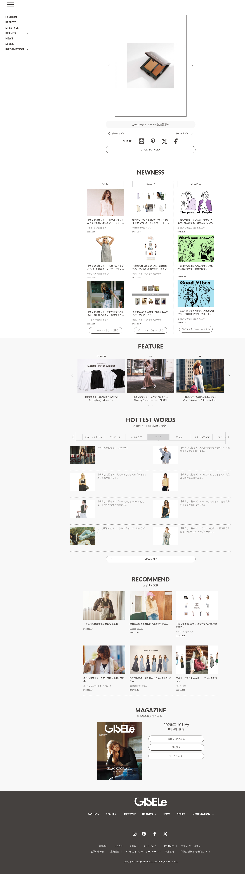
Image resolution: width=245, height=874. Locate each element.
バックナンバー (176, 756)
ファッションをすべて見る (105, 330)
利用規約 (169, 851)
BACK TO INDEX (150, 149)
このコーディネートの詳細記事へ (150, 124)
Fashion (105, 183)
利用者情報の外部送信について (195, 851)
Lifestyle (196, 183)
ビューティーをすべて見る (151, 330)
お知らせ (118, 846)
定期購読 (114, 851)
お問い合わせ (97, 851)
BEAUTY (10, 22)
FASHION (11, 16)
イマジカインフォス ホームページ (142, 851)
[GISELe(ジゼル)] (151, 801)
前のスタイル (118, 133)
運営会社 (103, 846)
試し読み (176, 747)
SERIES (9, 43)
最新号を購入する (176, 739)
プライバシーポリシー (191, 846)
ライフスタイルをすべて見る (196, 329)
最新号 (132, 846)
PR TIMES (169, 846)
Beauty (151, 183)
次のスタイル (182, 133)
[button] (148, 406)
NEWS (9, 38)
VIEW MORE (151, 559)
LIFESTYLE (11, 27)
